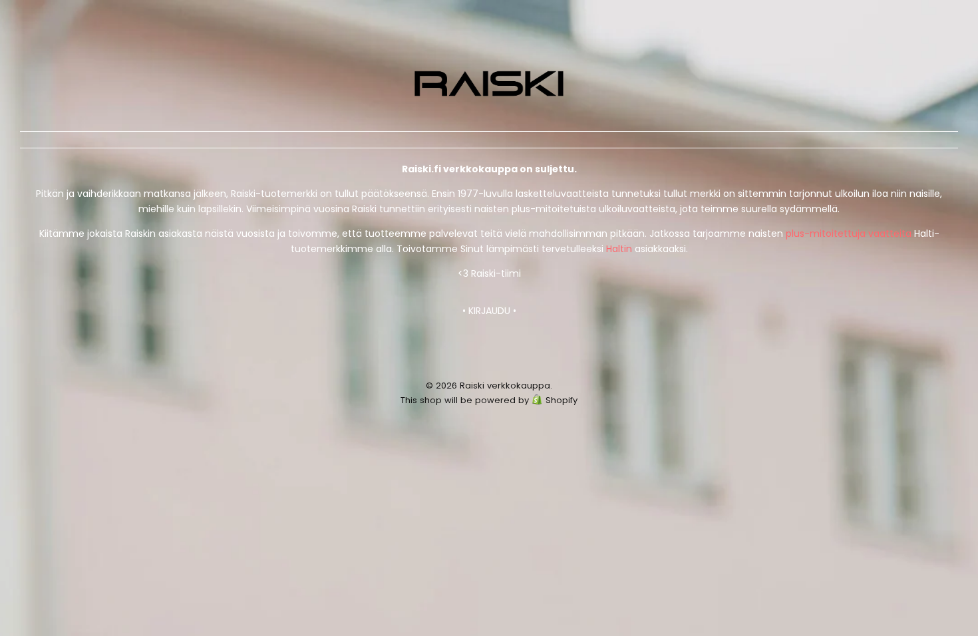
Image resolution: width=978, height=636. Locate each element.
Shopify (561, 400)
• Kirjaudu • (489, 310)
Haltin (619, 248)
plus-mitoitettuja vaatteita (848, 233)
